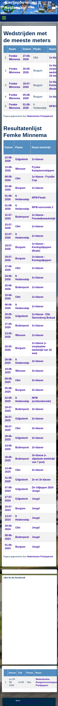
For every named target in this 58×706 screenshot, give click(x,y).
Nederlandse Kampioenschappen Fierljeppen (47, 682)
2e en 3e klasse (41, 479)
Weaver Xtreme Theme (29, 703)
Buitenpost (22, 216)
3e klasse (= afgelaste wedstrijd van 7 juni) (43, 459)
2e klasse (37, 361)
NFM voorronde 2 (42, 207)
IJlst (17, 178)
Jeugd (36, 498)
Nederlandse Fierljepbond (40, 116)
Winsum (20, 168)
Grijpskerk (21, 159)
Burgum (20, 188)
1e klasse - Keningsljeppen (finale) (41, 247)
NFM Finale (39, 197)
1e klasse (37, 159)
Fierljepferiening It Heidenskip (33, 700)
